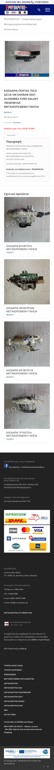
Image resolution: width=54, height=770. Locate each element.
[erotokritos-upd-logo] (22, 9)
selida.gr (23, 648)
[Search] (36, 9)
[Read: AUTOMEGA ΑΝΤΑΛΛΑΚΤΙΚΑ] (6, 623)
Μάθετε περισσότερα (40, 639)
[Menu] (45, 9)
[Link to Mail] (48, 767)
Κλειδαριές (17, 122)
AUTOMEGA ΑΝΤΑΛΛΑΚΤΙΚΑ (20, 622)
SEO (5, 648)
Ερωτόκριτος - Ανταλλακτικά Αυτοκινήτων (26, 467)
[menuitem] (36, 9)
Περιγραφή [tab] (11, 135)
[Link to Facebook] (44, 767)
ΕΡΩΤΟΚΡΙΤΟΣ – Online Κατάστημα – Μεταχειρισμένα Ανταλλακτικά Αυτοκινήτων (23, 24)
